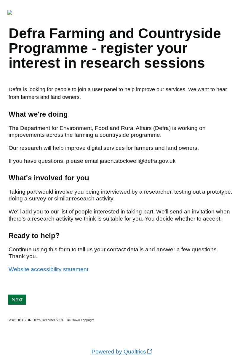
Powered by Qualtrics (119, 351)
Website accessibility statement (48, 269)
